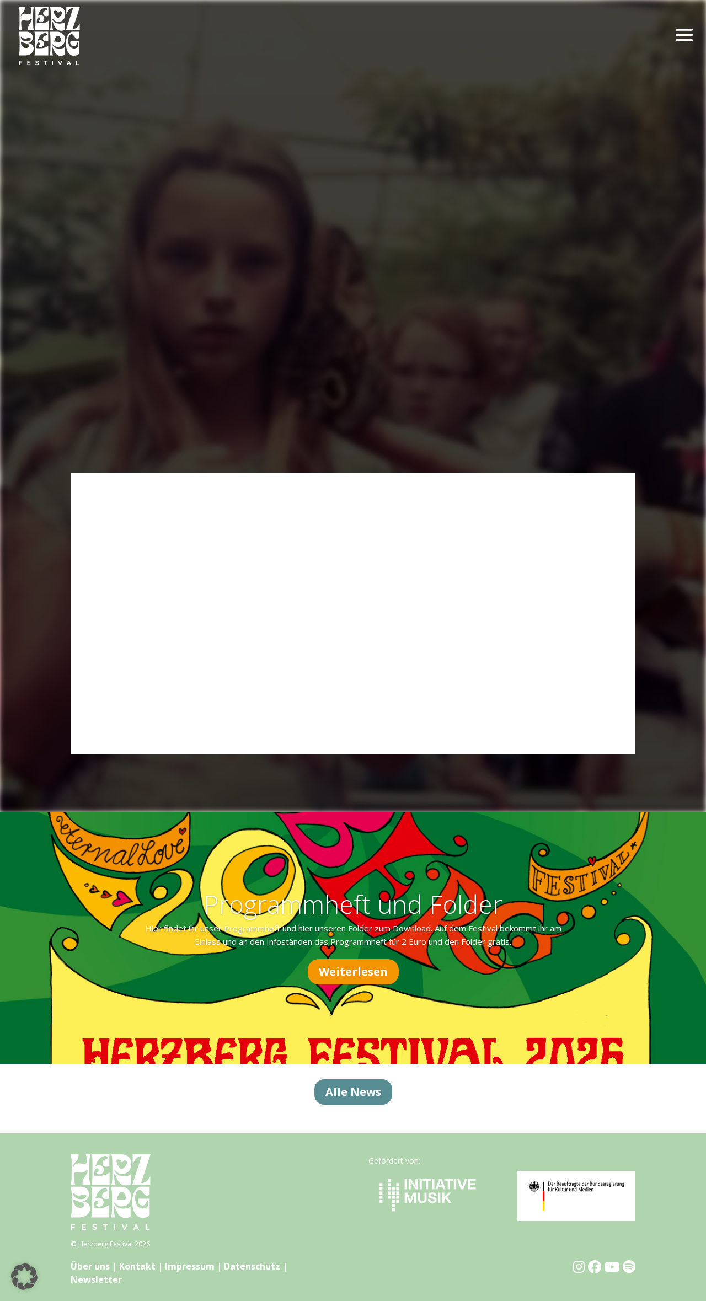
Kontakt (137, 1266)
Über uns (90, 1266)
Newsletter (96, 1279)
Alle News (353, 1091)
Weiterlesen (353, 971)
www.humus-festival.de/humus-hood (163, 720)
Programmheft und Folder (353, 904)
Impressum (190, 1266)
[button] (24, 1276)
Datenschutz (252, 1266)
